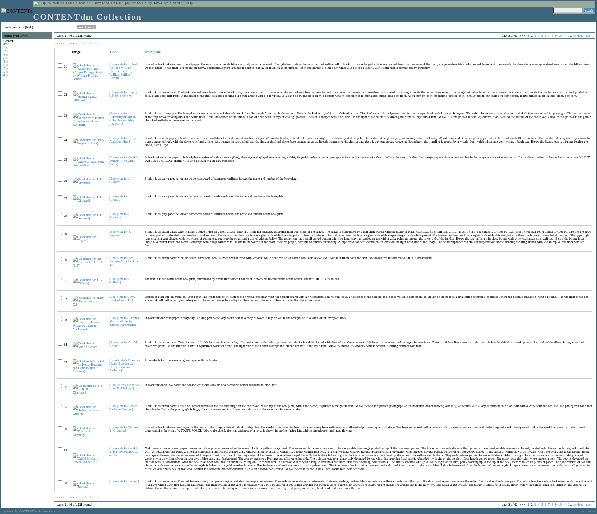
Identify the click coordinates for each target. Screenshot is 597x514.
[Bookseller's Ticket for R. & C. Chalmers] (124, 386)
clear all (74, 43)
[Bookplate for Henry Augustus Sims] (122, 139)
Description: (153, 52)
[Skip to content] (49, 3)
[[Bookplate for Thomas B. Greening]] (88, 435)
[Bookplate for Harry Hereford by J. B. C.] (122, 298)
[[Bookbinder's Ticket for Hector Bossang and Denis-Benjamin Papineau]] (88, 371)
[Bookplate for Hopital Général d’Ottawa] (123, 94)
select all (60, 43)
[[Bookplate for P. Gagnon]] (88, 240)
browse (84, 3)
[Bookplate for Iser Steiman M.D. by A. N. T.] (124, 261)
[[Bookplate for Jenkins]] (88, 486)
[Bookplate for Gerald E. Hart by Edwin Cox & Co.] (123, 451)
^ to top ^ (588, 511)
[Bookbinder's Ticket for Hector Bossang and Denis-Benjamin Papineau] (124, 365)
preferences (134, 3)
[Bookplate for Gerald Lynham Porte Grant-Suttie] (123, 161)
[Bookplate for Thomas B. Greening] (123, 428)
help (189, 3)
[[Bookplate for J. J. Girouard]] (88, 183)
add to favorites (91, 43)
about (177, 3)
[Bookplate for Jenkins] (124, 481)
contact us (49, 511)
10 (560, 35)
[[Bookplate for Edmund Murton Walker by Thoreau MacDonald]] (88, 329)
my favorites (158, 3)
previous (578, 35)
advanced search (108, 3)
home (70, 3)
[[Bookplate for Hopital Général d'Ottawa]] (88, 100)
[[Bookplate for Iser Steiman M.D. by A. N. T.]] (88, 265)
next (588, 35)
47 (5, 44)
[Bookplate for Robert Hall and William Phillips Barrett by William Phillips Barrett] (123, 71)
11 (5, 51)
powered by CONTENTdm (22, 511)
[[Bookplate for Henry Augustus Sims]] (88, 143)
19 (5, 47)
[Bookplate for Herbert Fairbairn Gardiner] (123, 407)
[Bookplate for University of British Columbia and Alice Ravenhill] (122, 118)
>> (565, 35)
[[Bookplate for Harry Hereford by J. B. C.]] (88, 304)
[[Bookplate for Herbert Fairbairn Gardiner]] (88, 413)
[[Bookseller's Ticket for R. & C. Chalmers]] (88, 392)
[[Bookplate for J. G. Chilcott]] (88, 283)
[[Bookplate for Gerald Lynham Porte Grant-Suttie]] (88, 165)
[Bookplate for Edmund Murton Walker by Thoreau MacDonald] (124, 321)
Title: (113, 52)
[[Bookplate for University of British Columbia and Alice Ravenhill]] (88, 124)
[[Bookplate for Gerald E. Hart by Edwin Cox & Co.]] (88, 462)
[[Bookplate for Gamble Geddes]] (88, 346)
